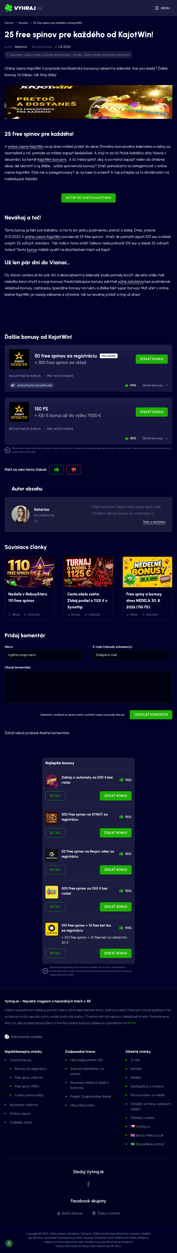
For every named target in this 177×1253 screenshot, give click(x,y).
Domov (9, 23)
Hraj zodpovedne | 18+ (86, 1060)
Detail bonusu (153, 385)
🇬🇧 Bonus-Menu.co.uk (147, 1135)
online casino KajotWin (43, 236)
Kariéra (136, 1077)
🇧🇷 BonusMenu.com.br (147, 1144)
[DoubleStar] (51, 855)
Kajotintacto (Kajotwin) (116, 54)
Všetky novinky (92, 54)
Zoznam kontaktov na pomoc (87, 1071)
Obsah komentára (17, 667)
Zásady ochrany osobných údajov (151, 1106)
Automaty (16, 54)
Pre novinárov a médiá (148, 1095)
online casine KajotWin (26, 146)
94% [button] (133, 385)
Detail (55, 796)
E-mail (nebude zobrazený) (112, 647)
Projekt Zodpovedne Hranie (90, 1096)
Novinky (23, 23)
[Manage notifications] (9, 1243)
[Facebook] (88, 1185)
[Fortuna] (51, 929)
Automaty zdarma (24, 1105)
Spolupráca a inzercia (147, 1086)
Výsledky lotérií (21, 1122)
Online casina (20, 1113)
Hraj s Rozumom (82, 1105)
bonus (32, 249)
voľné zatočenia (131, 281)
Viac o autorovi (154, 522)
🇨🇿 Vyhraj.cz (140, 1126)
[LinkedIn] (36, 521)
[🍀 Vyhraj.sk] (23, 8)
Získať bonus (151, 359)
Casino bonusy (21, 1060)
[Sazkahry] (51, 892)
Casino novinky (32, 54)
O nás (135, 1060)
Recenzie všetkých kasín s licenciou (89, 1085)
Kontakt (136, 1069)
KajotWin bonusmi (52, 159)
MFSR (131, 1023)
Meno (9, 647)
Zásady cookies (142, 1118)
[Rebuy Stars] (51, 781)
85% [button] (133, 438)
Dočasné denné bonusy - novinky (62, 54)
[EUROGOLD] (51, 818)
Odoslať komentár (151, 715)
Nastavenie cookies (26, 1036)
